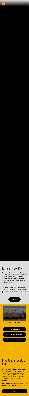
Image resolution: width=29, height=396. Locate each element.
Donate (14, 299)
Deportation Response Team (14, 339)
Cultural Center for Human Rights (14, 334)
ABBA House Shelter (14, 329)
